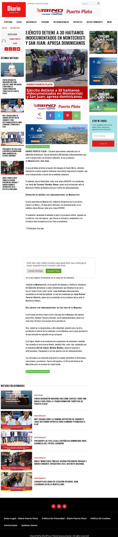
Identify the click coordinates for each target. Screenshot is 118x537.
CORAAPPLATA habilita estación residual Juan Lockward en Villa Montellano (56, 483)
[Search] (98, 3)
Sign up (103, 144)
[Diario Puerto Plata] (4, 41)
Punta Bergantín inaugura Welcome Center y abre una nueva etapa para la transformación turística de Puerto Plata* (11, 87)
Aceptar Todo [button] (53, 271)
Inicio (4, 28)
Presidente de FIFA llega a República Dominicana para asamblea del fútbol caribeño (11, 152)
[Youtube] (18, 49)
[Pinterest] (67, 115)
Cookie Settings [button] (35, 271)
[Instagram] (10, 49)
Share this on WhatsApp (39, 147)
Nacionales (40, 416)
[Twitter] (14, 49)
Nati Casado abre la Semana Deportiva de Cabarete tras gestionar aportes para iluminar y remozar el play (12, 121)
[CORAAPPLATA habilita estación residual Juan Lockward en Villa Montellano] (16, 481)
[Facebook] (6, 49)
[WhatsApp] (76, 115)
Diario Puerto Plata (14, 41)
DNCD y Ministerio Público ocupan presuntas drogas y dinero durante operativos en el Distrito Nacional (10, 183)
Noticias (38, 395)
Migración (15, 28)
